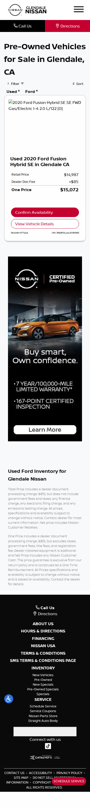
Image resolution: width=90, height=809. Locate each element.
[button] (9, 699)
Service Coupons (43, 711)
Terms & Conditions (43, 653)
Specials (43, 694)
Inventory (43, 668)
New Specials (43, 684)
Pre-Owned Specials (43, 689)
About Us (43, 624)
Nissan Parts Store (43, 716)
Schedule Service (43, 706)
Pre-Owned (43, 679)
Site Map (21, 777)
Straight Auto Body (43, 720)
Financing (43, 638)
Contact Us (14, 773)
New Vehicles (43, 675)
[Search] (10, 731)
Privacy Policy (69, 773)
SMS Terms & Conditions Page (43, 660)
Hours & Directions (43, 631)
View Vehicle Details (34, 224)
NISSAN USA (43, 646)
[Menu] (79, 9)
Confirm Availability (34, 212)
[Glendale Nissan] (28, 9)
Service (43, 699)
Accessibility (41, 773)
